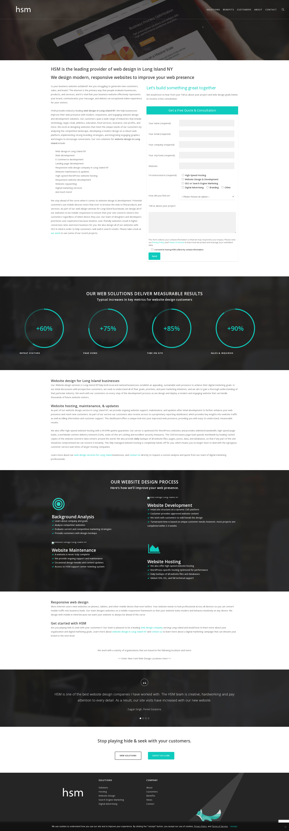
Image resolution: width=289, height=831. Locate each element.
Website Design (107, 795)
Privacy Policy (158, 242)
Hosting (103, 791)
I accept (233, 826)
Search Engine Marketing (111, 799)
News (149, 799)
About (149, 787)
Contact (150, 803)
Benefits (150, 795)
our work (55, 233)
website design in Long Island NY (129, 631)
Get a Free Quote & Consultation (192, 110)
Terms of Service (176, 242)
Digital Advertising (108, 803)
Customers (152, 791)
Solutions (103, 787)
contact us (135, 454)
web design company (152, 627)
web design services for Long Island (93, 454)
